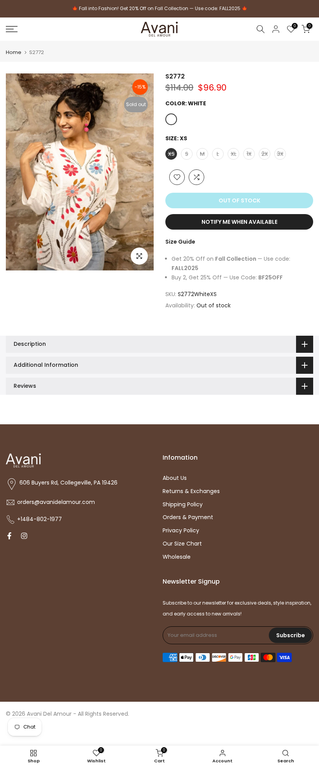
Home (13, 52)
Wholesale (177, 557)
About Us (175, 478)
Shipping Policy (183, 504)
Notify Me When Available (239, 222)
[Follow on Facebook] (9, 536)
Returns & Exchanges (191, 491)
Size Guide (180, 242)
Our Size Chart (182, 543)
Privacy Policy (181, 530)
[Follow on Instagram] (24, 536)
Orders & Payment (188, 517)
